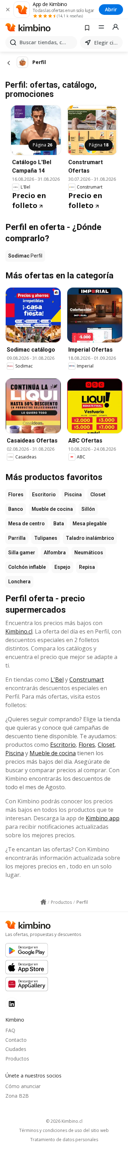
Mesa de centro (26, 523)
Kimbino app (102, 818)
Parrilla (17, 538)
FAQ (10, 1030)
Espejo (62, 567)
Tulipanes (45, 538)
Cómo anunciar (23, 1086)
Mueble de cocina (52, 509)
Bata (58, 523)
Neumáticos (88, 552)
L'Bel (57, 679)
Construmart (86, 679)
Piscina (73, 494)
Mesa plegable (90, 523)
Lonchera (19, 581)
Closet (98, 494)
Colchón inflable (27, 567)
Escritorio (44, 494)
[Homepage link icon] (43, 902)
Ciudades (15, 1049)
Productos (17, 1058)
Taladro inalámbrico (90, 538)
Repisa (87, 567)
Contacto (16, 1039)
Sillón (88, 509)
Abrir (111, 9)
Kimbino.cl (18, 631)
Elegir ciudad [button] (107, 42)
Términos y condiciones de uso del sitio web (64, 1130)
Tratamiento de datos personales (64, 1140)
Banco (15, 509)
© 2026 (64, 1121)
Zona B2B (17, 1095)
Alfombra (55, 552)
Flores (15, 494)
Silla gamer (21, 552)
